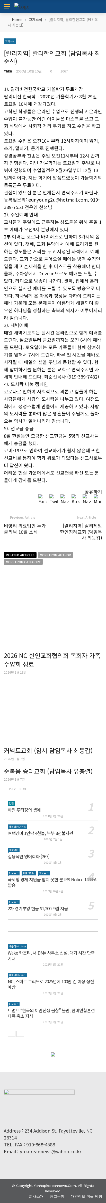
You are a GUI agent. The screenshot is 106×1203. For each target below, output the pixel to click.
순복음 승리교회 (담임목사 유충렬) (48, 771)
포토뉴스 (43, 873)
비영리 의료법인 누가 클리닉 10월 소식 (25, 528)
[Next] (20, 1034)
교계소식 (9, 41)
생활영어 (13, 850)
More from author (55, 555)
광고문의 (57, 1196)
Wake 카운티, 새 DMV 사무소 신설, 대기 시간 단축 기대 (51, 955)
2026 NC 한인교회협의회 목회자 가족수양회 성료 (52, 659)
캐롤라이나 (28, 873)
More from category (23, 562)
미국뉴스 (13, 873)
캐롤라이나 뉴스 (17, 827)
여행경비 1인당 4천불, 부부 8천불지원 (40, 833)
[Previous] (11, 1034)
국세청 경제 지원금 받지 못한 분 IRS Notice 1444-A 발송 (52, 882)
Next (23, 789)
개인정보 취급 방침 (86, 1196)
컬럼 (11, 803)
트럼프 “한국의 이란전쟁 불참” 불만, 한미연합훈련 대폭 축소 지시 (51, 1013)
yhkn (8, 71)
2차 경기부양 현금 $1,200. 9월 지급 (38, 908)
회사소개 (36, 1196)
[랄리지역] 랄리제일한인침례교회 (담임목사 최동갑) (81, 531)
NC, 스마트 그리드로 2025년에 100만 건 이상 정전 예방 (51, 984)
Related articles (20, 555)
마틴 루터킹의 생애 (24, 810)
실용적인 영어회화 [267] (28, 856)
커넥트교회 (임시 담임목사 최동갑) (48, 750)
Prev (12, 789)
